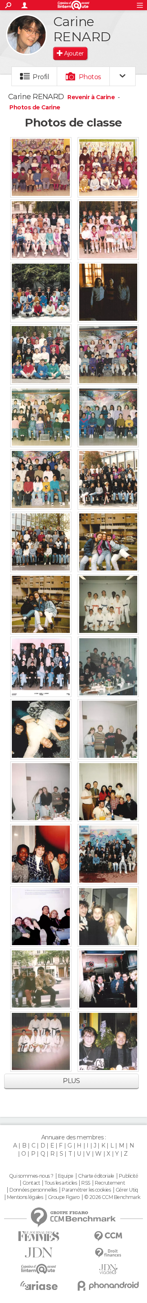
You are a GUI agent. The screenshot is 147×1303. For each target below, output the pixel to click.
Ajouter (73, 53)
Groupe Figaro (64, 1197)
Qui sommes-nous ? (31, 1176)
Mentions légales (25, 1197)
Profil (41, 77)
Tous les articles (60, 1183)
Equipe (66, 1176)
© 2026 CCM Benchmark (112, 1197)
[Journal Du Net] (39, 1253)
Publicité (128, 1176)
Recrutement (110, 1183)
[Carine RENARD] (26, 34)
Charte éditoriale (96, 1176)
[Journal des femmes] (39, 1236)
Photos (90, 77)
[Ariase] (39, 1285)
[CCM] (108, 1236)
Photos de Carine (34, 107)
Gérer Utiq (127, 1190)
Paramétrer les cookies (86, 1190)
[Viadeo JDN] (108, 1269)
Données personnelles (33, 1190)
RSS (85, 1183)
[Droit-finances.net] (108, 1253)
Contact (31, 1183)
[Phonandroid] (108, 1286)
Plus (71, 1081)
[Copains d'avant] (39, 1269)
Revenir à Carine (91, 97)
